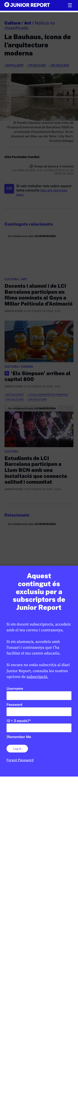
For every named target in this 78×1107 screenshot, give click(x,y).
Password (14, 705)
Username (14, 689)
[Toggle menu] (70, 5)
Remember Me (19, 737)
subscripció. (37, 676)
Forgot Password (20, 760)
